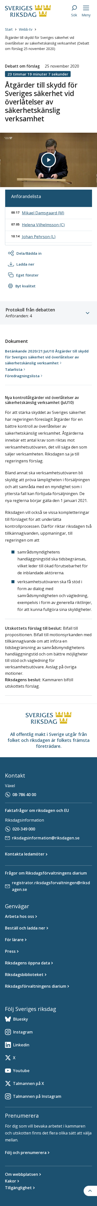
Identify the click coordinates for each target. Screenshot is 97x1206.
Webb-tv (25, 29)
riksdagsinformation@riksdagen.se (46, 838)
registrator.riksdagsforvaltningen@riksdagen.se (51, 886)
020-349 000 (23, 829)
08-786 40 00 (24, 794)
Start (9, 29)
